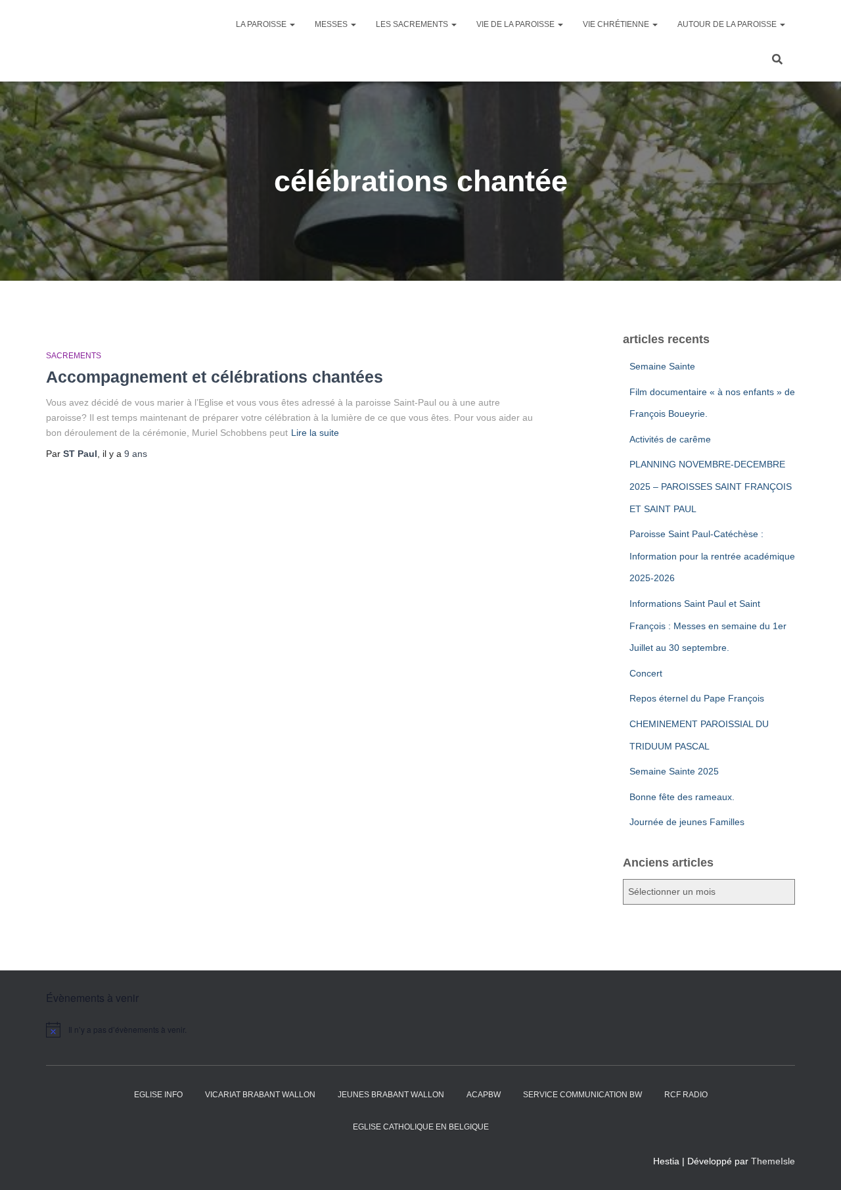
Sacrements (73, 355)
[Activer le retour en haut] (815, 1163)
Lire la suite (315, 432)
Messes (332, 24)
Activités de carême (670, 439)
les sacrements (413, 24)
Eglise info (158, 1094)
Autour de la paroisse (728, 24)
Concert (645, 673)
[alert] (157, 1029)
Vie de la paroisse (516, 24)
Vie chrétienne (617, 24)
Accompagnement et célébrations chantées (214, 377)
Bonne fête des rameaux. (682, 797)
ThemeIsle (773, 1161)
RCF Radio (686, 1094)
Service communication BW (582, 1094)
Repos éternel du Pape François (696, 698)
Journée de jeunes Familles (686, 822)
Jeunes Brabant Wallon (391, 1094)
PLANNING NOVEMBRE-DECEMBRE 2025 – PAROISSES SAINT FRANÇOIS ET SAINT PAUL (710, 486)
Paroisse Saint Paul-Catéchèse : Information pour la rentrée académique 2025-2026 (712, 556)
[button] (291, 24)
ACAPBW (483, 1094)
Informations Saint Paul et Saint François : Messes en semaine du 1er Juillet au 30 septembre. (707, 625)
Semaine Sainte (662, 366)
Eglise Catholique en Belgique (421, 1126)
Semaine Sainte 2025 (674, 771)
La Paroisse (262, 24)
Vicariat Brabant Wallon (260, 1094)
